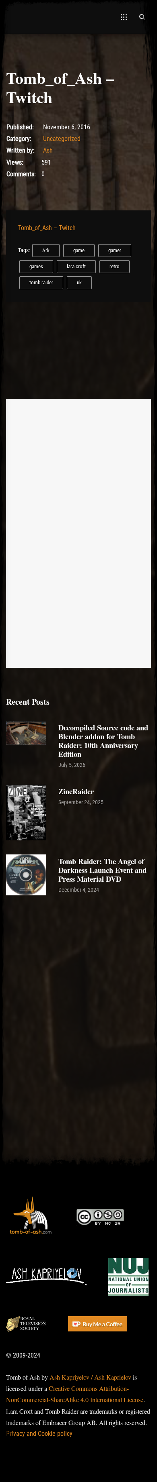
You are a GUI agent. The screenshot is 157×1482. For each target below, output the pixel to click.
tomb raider (41, 282)
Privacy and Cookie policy (39, 1433)
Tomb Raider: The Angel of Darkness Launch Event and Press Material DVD (102, 870)
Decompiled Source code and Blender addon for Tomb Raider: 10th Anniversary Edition (103, 740)
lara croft (76, 266)
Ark (46, 250)
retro (114, 266)
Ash (48, 150)
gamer (114, 250)
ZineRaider (76, 791)
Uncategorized (62, 139)
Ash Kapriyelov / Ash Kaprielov (90, 1377)
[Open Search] (142, 16)
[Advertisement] (78, 988)
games (36, 266)
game (79, 250)
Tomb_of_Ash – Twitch (47, 228)
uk (79, 282)
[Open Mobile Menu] (124, 16)
